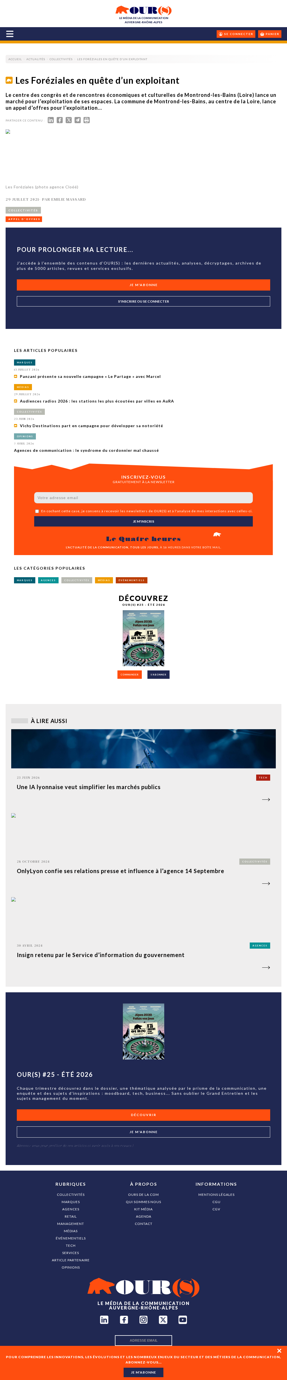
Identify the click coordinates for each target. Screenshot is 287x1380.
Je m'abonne (143, 285)
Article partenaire (71, 1260)
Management (70, 1224)
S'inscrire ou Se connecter (143, 301)
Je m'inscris (143, 521)
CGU (216, 1202)
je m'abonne (143, 1372)
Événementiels (71, 1238)
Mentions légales (216, 1194)
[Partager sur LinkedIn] (51, 121)
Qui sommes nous (143, 1202)
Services (70, 1253)
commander (130, 674)
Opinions (71, 1267)
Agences (70, 1209)
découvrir (143, 1115)
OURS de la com (143, 1194)
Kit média (143, 1209)
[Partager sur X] (69, 121)
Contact (143, 1224)
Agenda (143, 1216)
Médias (71, 1231)
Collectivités (71, 1194)
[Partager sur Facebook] (60, 121)
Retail (71, 1216)
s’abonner (158, 674)
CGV (216, 1209)
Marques (71, 1202)
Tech (71, 1245)
